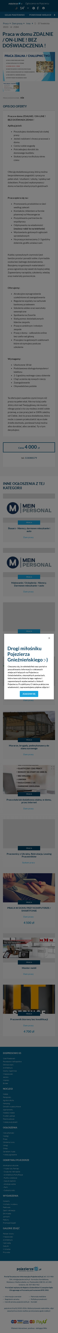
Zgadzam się (29, 694)
